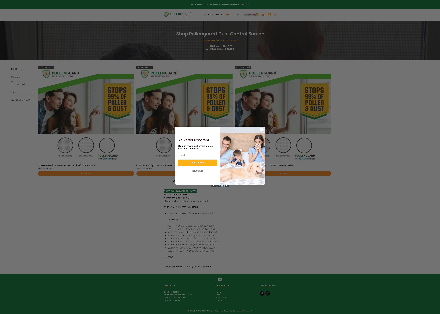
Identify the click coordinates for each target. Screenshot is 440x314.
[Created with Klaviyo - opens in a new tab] (220, 186)
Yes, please (197, 162)
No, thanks (197, 171)
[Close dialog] (262, 130)
